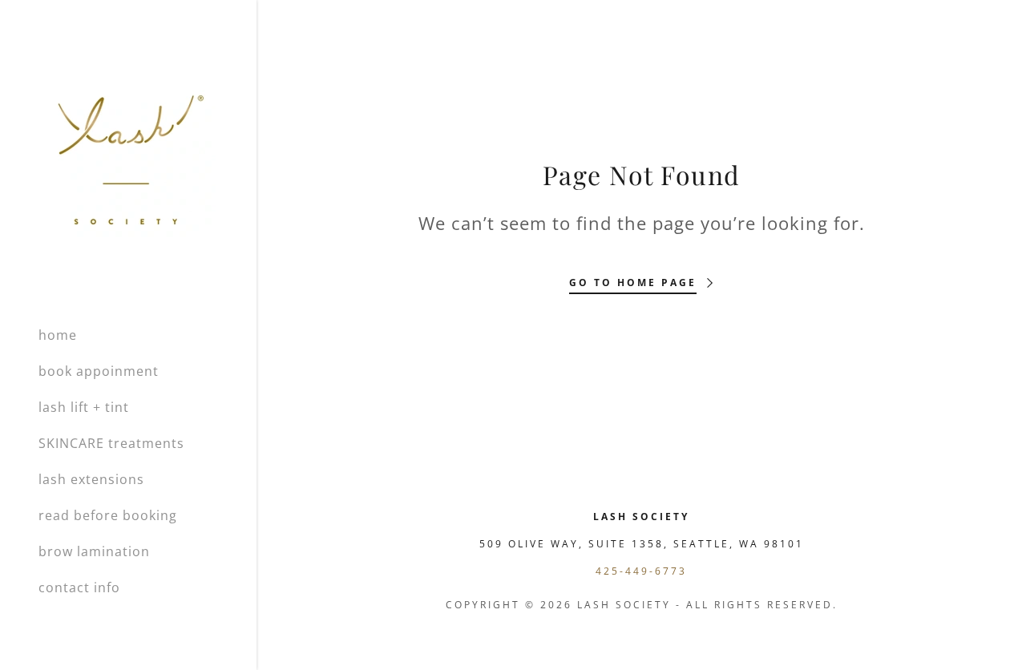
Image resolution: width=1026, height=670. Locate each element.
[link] (127, 155)
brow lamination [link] (94, 551)
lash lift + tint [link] (83, 407)
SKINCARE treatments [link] (111, 443)
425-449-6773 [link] (641, 571)
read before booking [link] (107, 515)
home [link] (57, 335)
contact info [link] (79, 587)
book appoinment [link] (98, 371)
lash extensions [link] (91, 479)
